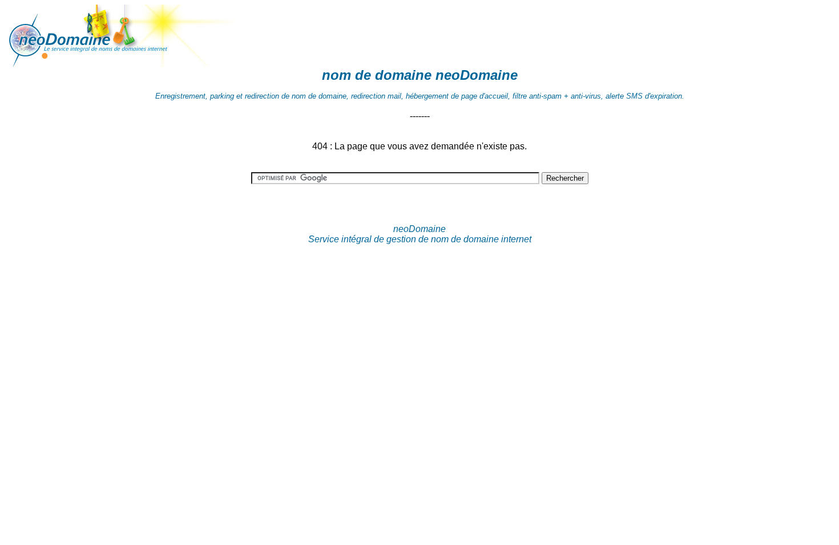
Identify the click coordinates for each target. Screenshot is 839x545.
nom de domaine (376, 75)
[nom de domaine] (124, 64)
